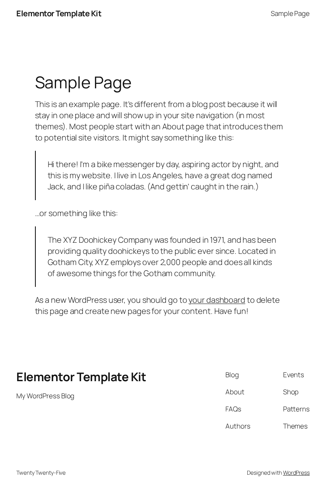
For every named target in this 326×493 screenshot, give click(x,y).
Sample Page (290, 13)
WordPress (296, 472)
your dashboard (216, 299)
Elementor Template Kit (58, 13)
